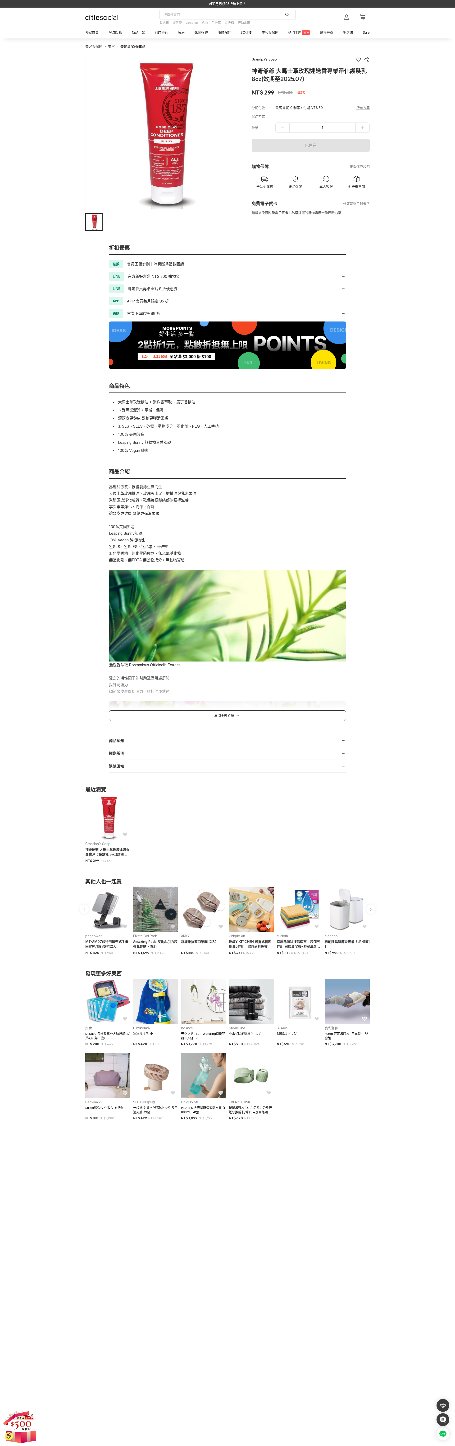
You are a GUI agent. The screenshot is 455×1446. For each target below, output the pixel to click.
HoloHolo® (189, 1102)
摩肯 (88, 1028)
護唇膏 (177, 22)
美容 (111, 46)
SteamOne (237, 1028)
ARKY (185, 936)
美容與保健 (93, 46)
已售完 (310, 145)
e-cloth (282, 936)
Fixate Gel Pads (145, 936)
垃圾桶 (229, 22)
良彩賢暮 (331, 1028)
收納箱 (164, 22)
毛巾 (205, 22)
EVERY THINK (239, 1102)
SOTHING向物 (144, 1102)
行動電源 (244, 22)
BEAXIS (282, 1028)
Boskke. (187, 1028)
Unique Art (237, 936)
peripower (93, 936)
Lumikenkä (141, 1028)
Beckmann (93, 1102)
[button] (94, 222)
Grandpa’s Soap (97, 844)
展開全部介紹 (224, 716)
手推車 (216, 22)
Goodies (192, 22)
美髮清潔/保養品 (132, 46)
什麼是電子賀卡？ (356, 204)
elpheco (331, 936)
